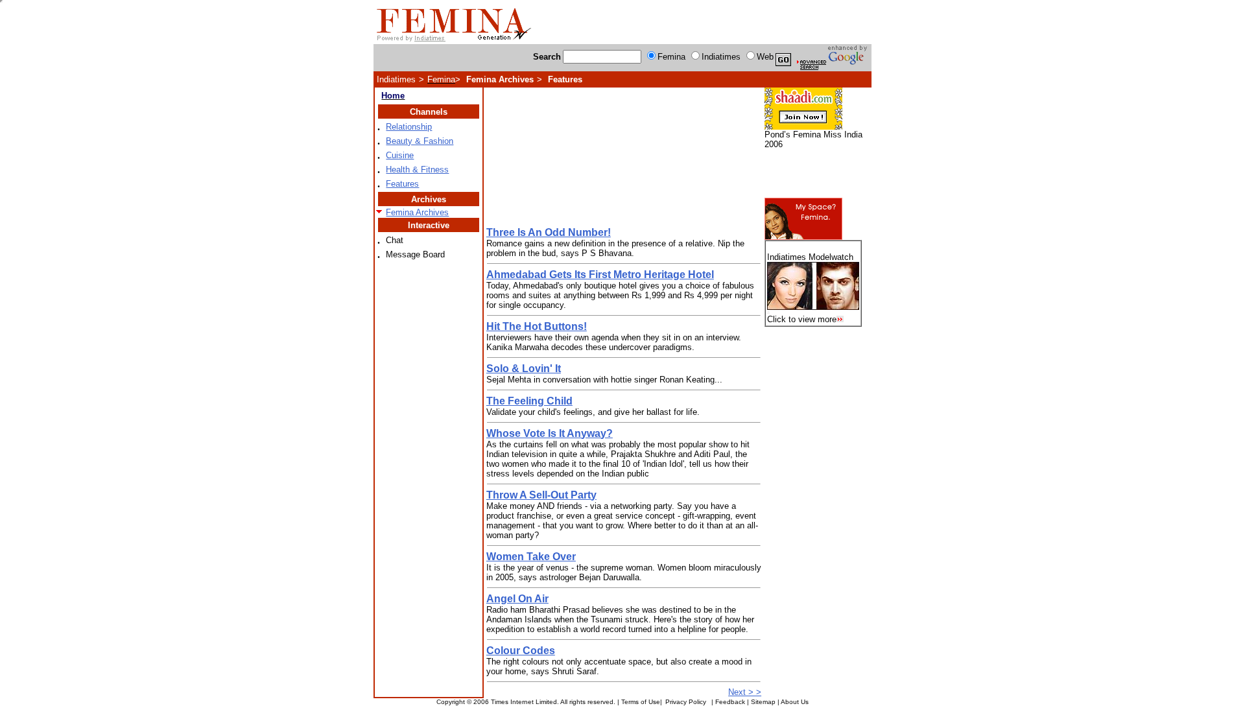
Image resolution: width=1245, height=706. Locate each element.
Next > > (744, 692)
